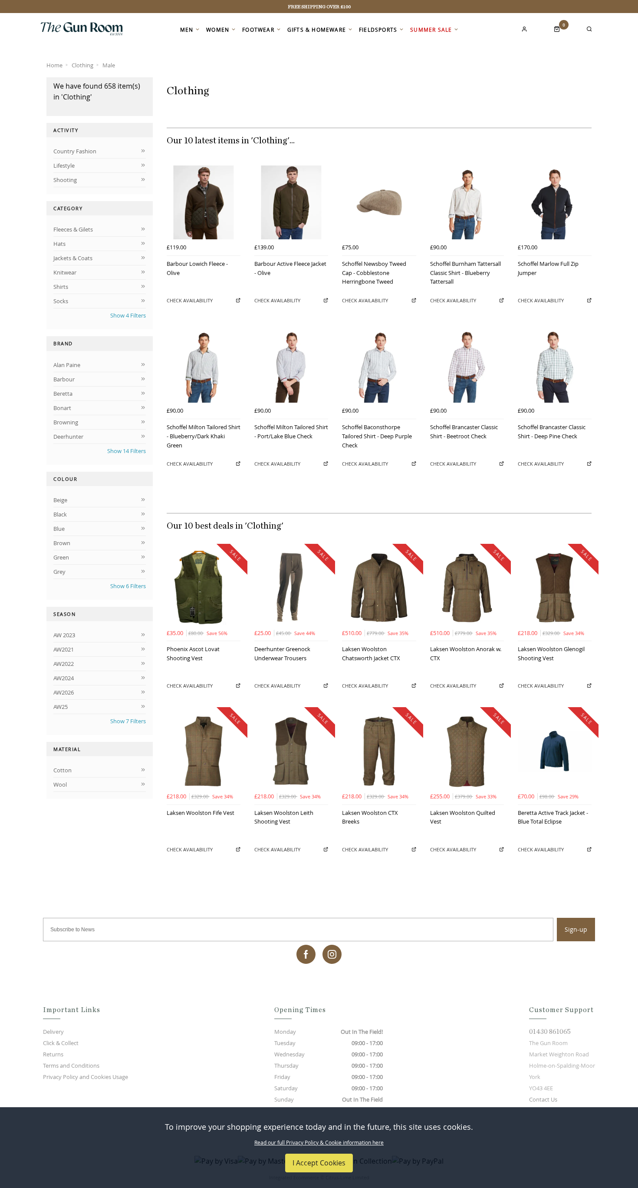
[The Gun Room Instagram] (332, 954)
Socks (60, 301)
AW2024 (63, 678)
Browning (65, 422)
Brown (61, 543)
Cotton (62, 770)
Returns (53, 1054)
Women (217, 29)
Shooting (65, 180)
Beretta (62, 393)
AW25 (60, 707)
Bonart (62, 408)
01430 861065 (550, 1031)
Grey (59, 572)
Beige (60, 500)
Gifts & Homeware (316, 29)
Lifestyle (64, 165)
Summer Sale (431, 29)
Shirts (60, 287)
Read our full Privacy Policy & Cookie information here (319, 1142)
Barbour (64, 379)
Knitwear (64, 272)
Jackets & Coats (72, 258)
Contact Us (543, 1099)
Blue (59, 529)
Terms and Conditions (71, 1065)
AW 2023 (64, 635)
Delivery (53, 1032)
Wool (60, 784)
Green (61, 557)
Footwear (258, 29)
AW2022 (63, 664)
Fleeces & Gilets (73, 229)
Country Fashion (74, 151)
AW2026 (63, 692)
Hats (59, 244)
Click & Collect (61, 1043)
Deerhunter (68, 436)
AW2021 (63, 649)
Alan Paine (66, 365)
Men (187, 29)
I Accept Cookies (319, 1163)
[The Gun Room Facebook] (306, 954)
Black (60, 514)
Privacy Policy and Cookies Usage (85, 1077)
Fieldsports (378, 29)
